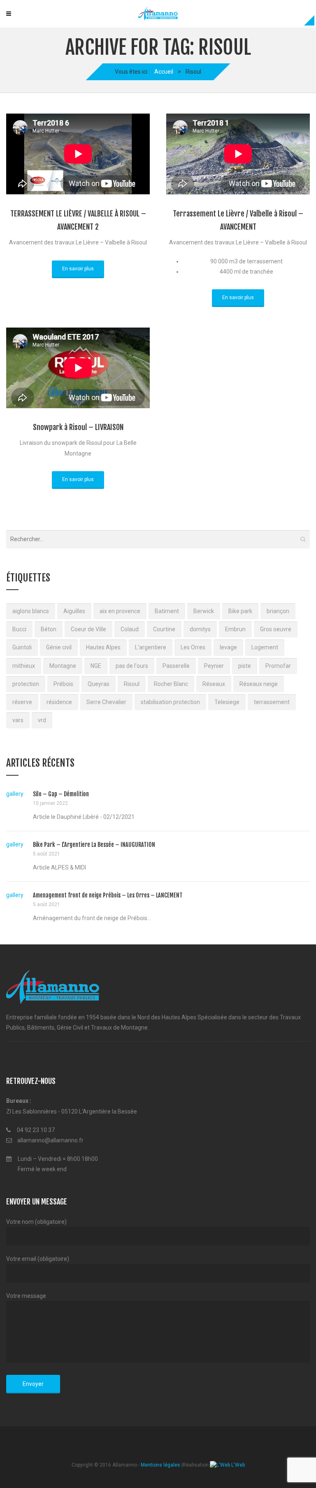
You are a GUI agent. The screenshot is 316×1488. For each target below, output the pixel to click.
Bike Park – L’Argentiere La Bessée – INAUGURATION (94, 844)
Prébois (63, 684)
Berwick (203, 611)
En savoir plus (78, 269)
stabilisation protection (170, 702)
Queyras (98, 684)
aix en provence (120, 611)
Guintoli (22, 647)
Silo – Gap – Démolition (61, 793)
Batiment (167, 611)
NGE (96, 666)
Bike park (240, 611)
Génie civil (59, 647)
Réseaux (213, 684)
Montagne (62, 666)
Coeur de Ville (88, 629)
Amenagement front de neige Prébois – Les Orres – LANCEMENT (108, 895)
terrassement (272, 702)
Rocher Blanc (171, 684)
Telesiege (226, 702)
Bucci (19, 629)
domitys (200, 629)
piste (244, 666)
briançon (278, 611)
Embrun (235, 629)
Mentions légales (160, 1465)
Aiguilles (74, 611)
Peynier (214, 666)
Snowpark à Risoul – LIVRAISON (78, 427)
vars (17, 720)
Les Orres (193, 647)
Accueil (163, 71)
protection (25, 684)
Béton (48, 629)
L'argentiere (150, 647)
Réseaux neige (258, 684)
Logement (264, 647)
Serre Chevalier (106, 702)
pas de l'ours (132, 666)
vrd (42, 720)
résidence (59, 702)
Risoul (131, 684)
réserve (22, 702)
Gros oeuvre (275, 629)
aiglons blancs (30, 611)
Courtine (164, 629)
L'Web (237, 1465)
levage (228, 647)
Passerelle (176, 666)
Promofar (278, 666)
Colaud (130, 629)
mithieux (23, 666)
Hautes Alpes (103, 647)
